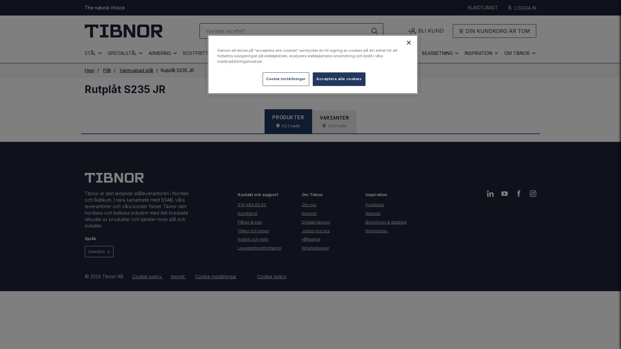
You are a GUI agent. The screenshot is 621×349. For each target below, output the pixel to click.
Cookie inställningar (285, 79)
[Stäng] (409, 43)
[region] (313, 64)
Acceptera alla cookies (339, 79)
